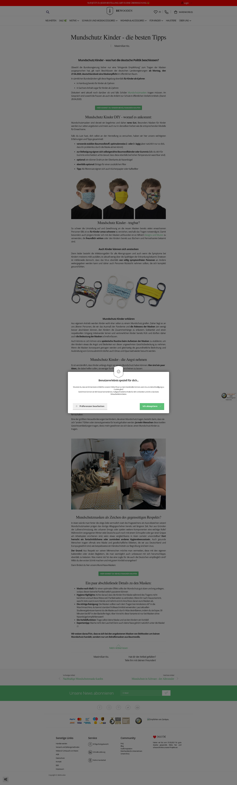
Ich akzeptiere (150, 406)
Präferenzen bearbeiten (92, 406)
